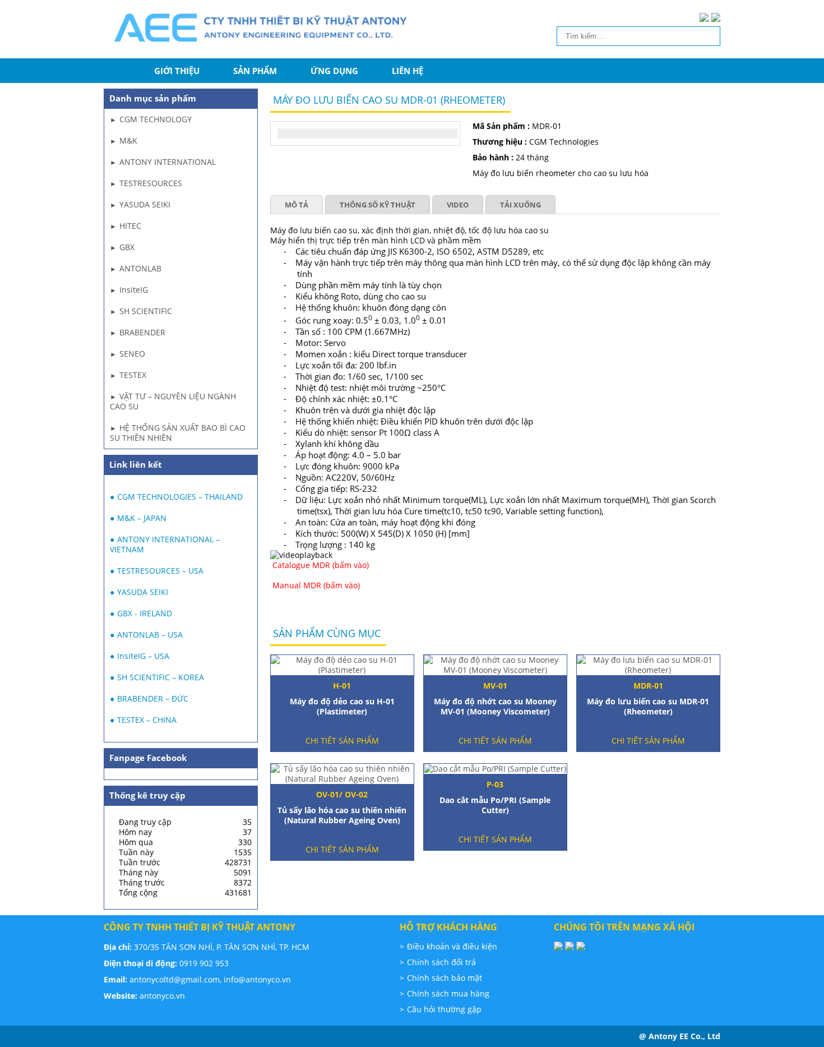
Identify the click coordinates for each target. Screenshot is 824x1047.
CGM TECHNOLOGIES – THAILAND (180, 497)
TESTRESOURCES (150, 183)
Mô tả (296, 205)
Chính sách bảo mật (444, 978)
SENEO (132, 354)
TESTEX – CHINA (147, 720)
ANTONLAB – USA (151, 635)
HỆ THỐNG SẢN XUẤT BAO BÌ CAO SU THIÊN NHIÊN (178, 433)
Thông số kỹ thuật (377, 205)
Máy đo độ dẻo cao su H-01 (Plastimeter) (342, 707)
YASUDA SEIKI (144, 205)
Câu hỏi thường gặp (444, 1009)
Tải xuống (520, 205)
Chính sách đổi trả (441, 962)
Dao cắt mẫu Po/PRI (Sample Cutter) (494, 805)
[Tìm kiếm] (708, 32)
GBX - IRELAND (144, 613)
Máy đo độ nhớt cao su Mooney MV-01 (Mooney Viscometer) (495, 707)
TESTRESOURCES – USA (160, 571)
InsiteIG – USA (144, 656)
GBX (127, 247)
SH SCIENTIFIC (145, 311)
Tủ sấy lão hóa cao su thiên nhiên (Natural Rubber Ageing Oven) (341, 815)
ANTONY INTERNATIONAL (167, 162)
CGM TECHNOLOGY (155, 119)
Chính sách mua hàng (448, 994)
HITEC (130, 226)
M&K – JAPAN (141, 518)
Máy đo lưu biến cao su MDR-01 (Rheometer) (648, 707)
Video (458, 205)
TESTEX (132, 375)
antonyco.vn (162, 995)
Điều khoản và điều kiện (452, 947)
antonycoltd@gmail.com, (175, 979)
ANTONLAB (140, 269)
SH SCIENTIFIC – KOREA (160, 677)
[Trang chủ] (120, 70)
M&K (128, 141)
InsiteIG (133, 290)
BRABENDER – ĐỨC (152, 699)
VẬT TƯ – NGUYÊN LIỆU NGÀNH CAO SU (173, 401)
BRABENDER (142, 333)
